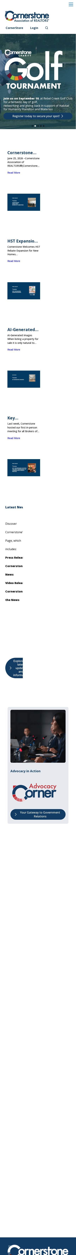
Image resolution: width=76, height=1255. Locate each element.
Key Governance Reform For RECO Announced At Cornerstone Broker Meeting (23, 418)
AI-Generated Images (21, 329)
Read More (13, 172)
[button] (32, 126)
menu (71, 4)
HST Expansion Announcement (23, 241)
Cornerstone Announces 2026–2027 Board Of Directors (20, 152)
